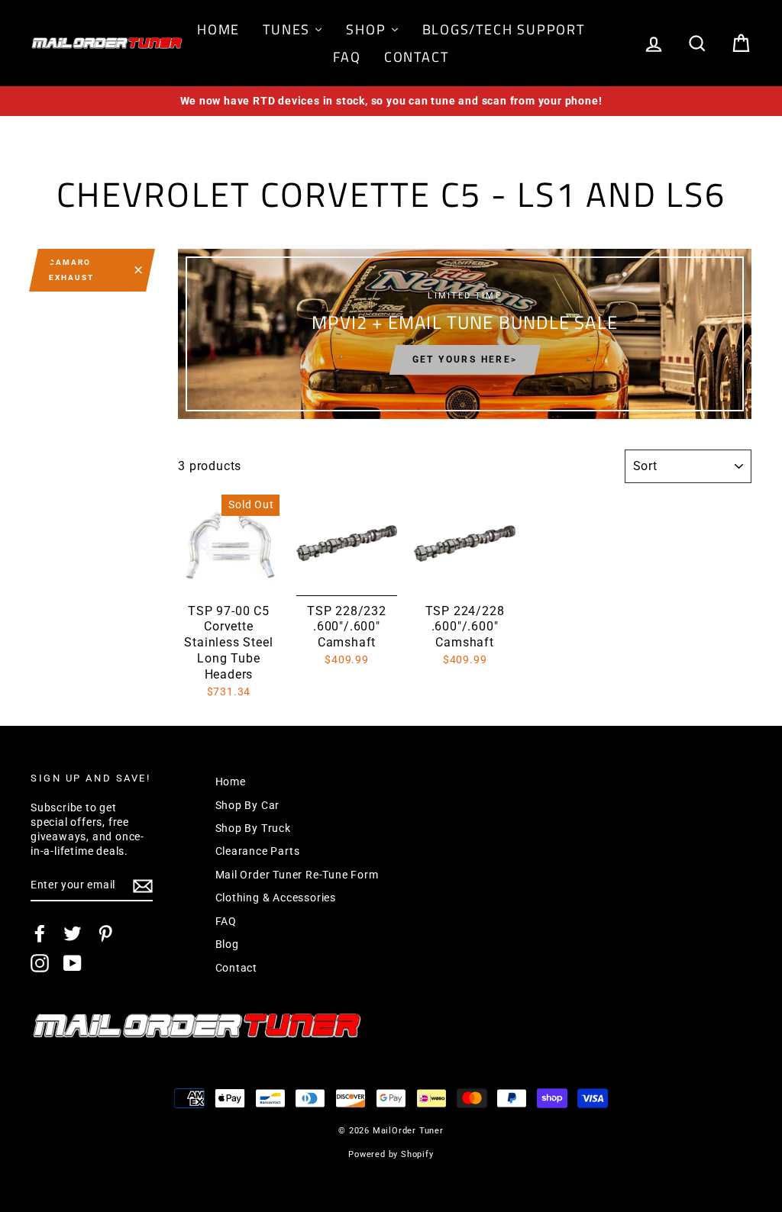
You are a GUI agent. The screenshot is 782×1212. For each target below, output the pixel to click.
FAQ (226, 921)
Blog (227, 944)
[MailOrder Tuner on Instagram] (40, 963)
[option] (391, 101)
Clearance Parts (257, 851)
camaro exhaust (71, 270)
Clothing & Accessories (276, 897)
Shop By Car (247, 805)
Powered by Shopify (390, 1154)
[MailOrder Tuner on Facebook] (40, 933)
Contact (236, 968)
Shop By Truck (253, 828)
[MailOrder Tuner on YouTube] (72, 963)
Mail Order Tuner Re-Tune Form (297, 875)
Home (230, 781)
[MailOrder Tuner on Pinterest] (105, 933)
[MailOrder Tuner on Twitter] (72, 933)
